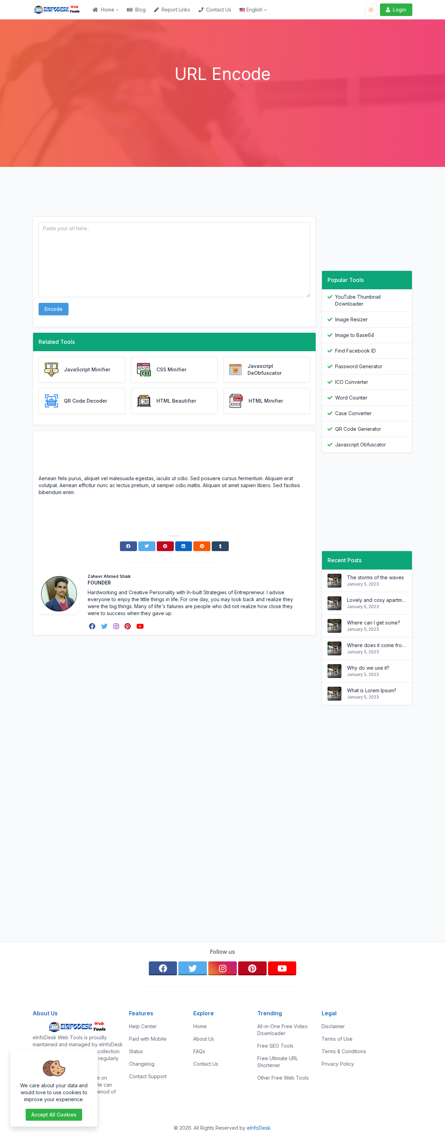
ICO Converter (351, 382)
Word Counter (351, 398)
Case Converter (353, 413)
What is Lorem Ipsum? (371, 690)
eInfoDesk (258, 1128)
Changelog (141, 1064)
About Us (203, 1039)
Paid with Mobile (148, 1039)
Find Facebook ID (355, 351)
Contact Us (218, 10)
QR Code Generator (358, 429)
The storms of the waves (375, 577)
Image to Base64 (354, 335)
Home (200, 1026)
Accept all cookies (53, 1115)
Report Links (176, 10)
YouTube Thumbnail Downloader (358, 300)
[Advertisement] (222, 103)
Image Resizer (351, 319)
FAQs (199, 1051)
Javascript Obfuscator (360, 444)
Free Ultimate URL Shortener (277, 1061)
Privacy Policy (338, 1064)
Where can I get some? (373, 623)
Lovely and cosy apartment (376, 600)
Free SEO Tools (275, 1046)
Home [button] (107, 10)
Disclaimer (333, 1026)
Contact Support (148, 1076)
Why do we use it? (368, 668)
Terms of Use (337, 1039)
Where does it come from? (376, 645)
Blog (140, 10)
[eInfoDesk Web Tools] (60, 9)
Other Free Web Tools (283, 1078)
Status (136, 1051)
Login (399, 10)
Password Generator (358, 366)
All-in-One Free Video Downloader (282, 1029)
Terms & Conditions (344, 1051)
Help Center (143, 1026)
